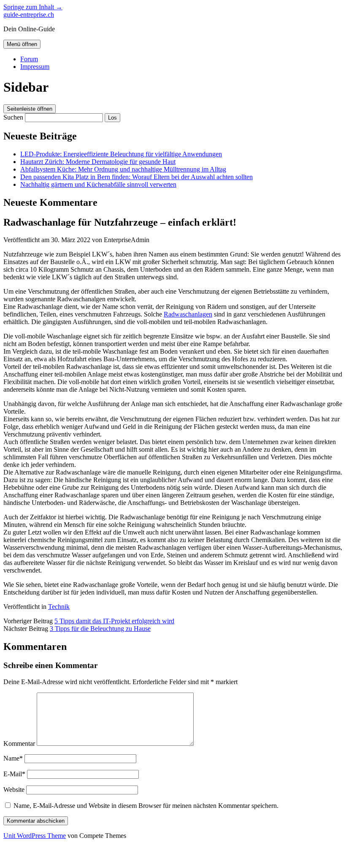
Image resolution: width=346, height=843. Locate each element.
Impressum (34, 66)
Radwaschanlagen (188, 314)
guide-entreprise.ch (28, 14)
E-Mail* (14, 774)
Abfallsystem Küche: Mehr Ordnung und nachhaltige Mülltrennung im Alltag (123, 169)
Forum (29, 59)
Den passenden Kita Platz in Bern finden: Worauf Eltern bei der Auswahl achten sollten (136, 176)
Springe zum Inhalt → (32, 7)
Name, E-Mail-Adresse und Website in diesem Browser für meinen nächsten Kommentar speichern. (146, 805)
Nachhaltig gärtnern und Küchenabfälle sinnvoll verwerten (98, 184)
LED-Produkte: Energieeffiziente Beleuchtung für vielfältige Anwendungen (121, 154)
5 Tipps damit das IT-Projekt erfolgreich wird (114, 621)
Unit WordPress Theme (34, 835)
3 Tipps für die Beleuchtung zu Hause (100, 628)
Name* (13, 758)
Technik (59, 606)
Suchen (13, 117)
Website (13, 789)
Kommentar (19, 743)
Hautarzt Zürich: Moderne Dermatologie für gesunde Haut (98, 161)
